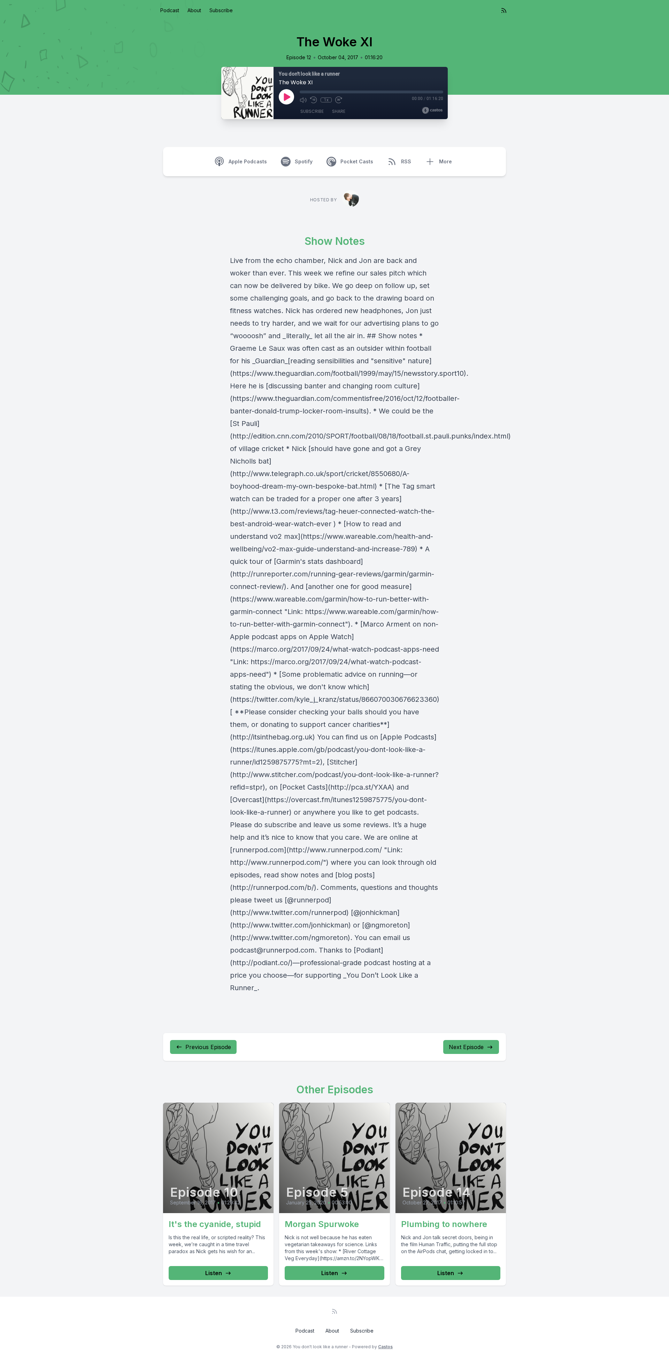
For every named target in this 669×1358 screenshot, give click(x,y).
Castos (385, 1346)
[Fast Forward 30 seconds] (338, 99)
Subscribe (221, 10)
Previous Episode (208, 1046)
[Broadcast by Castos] (432, 110)
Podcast (169, 10)
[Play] (286, 96)
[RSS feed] (504, 10)
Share (338, 111)
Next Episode (466, 1046)
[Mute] (303, 100)
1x (326, 100)
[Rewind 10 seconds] (313, 99)
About (194, 10)
